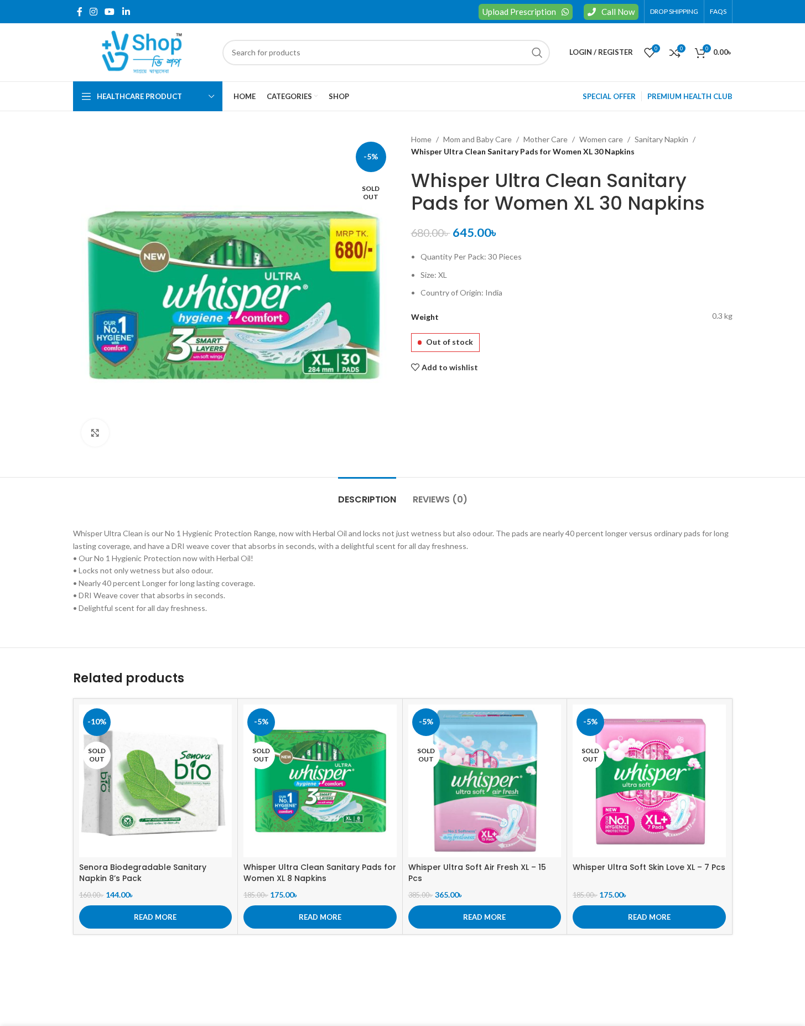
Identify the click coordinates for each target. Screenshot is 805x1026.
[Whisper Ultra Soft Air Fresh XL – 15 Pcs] (485, 781)
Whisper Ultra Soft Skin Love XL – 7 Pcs (649, 867)
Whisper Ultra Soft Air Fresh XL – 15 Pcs (477, 873)
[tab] (367, 494)
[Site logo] (142, 51)
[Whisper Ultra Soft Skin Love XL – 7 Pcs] (649, 781)
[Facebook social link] (79, 11)
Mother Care (545, 139)
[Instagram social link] (93, 11)
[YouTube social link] (109, 11)
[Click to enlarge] (95, 433)
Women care (601, 139)
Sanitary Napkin (661, 139)
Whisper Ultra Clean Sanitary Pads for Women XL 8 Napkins (319, 873)
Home (421, 139)
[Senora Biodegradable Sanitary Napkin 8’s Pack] (155, 781)
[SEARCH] (537, 52)
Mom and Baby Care (477, 139)
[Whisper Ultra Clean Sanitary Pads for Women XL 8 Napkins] (320, 781)
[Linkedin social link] (125, 11)
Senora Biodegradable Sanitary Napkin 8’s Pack (142, 873)
